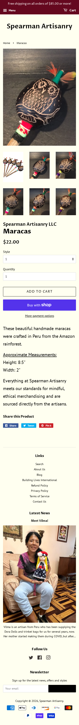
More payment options (39, 316)
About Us (39, 469)
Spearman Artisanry (39, 26)
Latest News (39, 513)
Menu (12, 10)
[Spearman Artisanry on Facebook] (39, 658)
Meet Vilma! (39, 521)
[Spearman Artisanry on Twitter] (31, 658)
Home (6, 43)
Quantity (9, 269)
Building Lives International (39, 480)
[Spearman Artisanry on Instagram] (48, 658)
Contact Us (39, 501)
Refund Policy (39, 485)
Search (39, 464)
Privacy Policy (39, 491)
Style (6, 252)
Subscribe (62, 689)
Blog (39, 475)
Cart (72, 10)
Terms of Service (39, 496)
